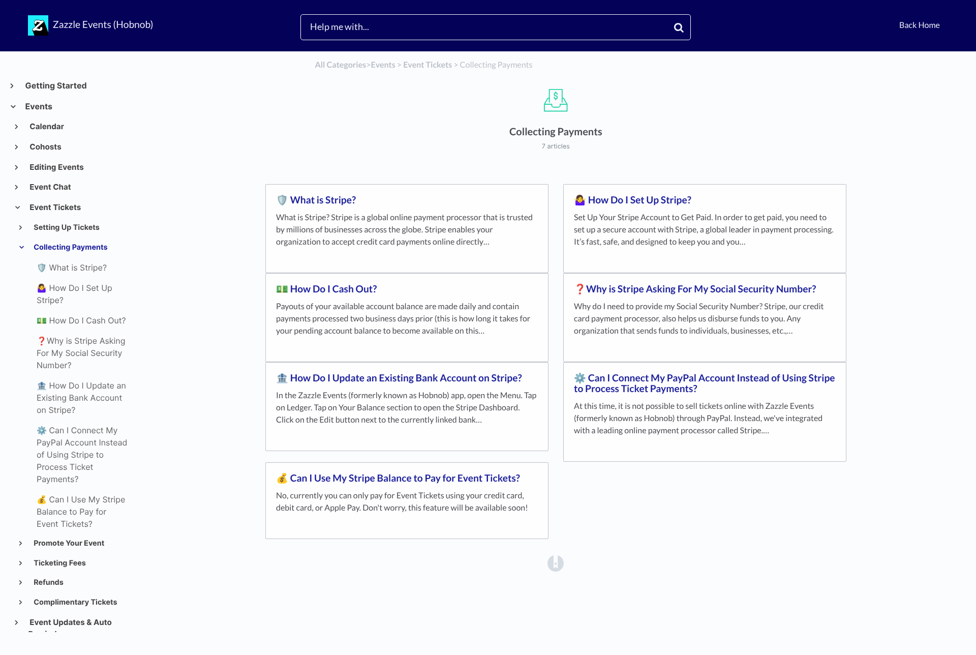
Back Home (919, 25)
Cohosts (45, 147)
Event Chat (49, 187)
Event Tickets (54, 207)
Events (38, 106)
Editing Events (56, 167)
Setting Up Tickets (66, 227)
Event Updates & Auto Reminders (70, 628)
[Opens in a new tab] (555, 562)
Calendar (46, 126)
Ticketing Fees (59, 563)
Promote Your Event (68, 543)
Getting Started (55, 85)
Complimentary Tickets (74, 602)
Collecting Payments (70, 247)
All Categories (340, 65)
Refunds (48, 582)
